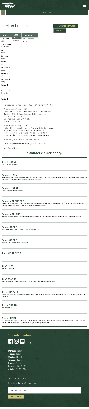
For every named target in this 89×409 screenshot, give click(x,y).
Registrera (16, 397)
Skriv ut (60, 30)
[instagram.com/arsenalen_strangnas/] (16, 342)
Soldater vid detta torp (65, 26)
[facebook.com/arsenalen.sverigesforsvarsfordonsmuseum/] (11, 342)
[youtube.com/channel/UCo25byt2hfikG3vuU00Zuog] (22, 342)
